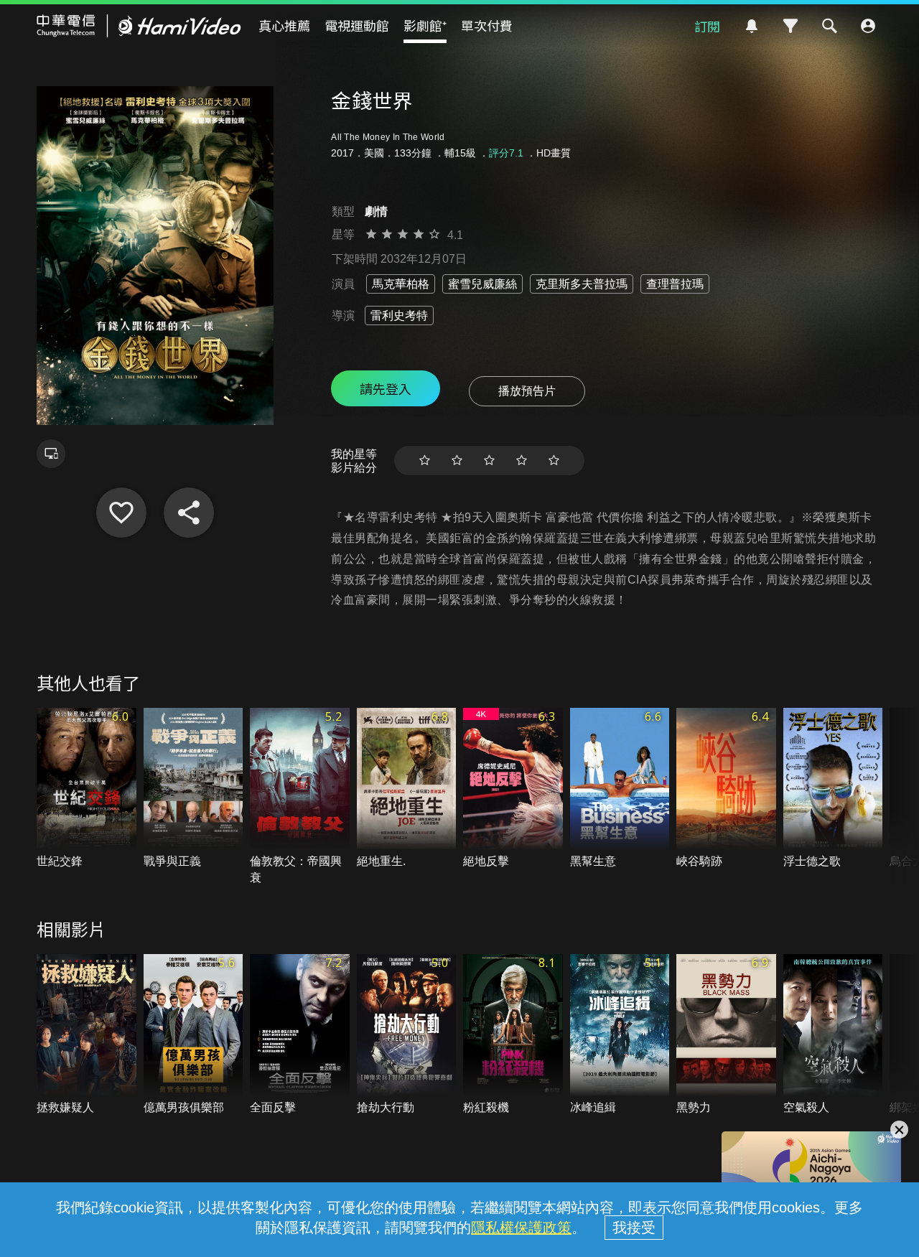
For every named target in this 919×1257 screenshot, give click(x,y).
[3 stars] (489, 460)
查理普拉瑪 (675, 284)
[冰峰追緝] (620, 1035)
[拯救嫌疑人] (86, 1035)
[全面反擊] (300, 1035)
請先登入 (385, 388)
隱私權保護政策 (521, 1227)
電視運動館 (357, 25)
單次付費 (487, 25)
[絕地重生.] (407, 788)
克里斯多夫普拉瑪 (582, 284)
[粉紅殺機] (513, 1035)
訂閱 (707, 26)
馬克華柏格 (400, 284)
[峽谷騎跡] (726, 788)
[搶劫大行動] (407, 1035)
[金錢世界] (121, 512)
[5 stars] (554, 460)
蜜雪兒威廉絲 (482, 284)
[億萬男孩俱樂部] (193, 1035)
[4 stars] (521, 460)
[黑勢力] (726, 1035)
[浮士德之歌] (833, 788)
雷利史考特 (399, 315)
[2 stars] (457, 460)
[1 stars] (425, 460)
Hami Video (139, 25)
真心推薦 (284, 25)
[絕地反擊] (513, 788)
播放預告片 (527, 391)
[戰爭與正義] (193, 788)
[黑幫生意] (620, 788)
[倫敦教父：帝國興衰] (300, 797)
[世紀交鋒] (86, 788)
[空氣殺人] (833, 1035)
